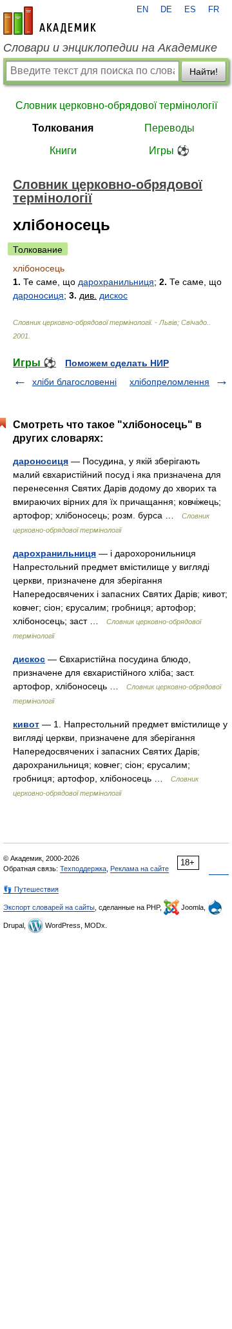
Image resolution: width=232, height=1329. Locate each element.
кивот (26, 724)
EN (142, 9)
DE (166, 9)
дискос (113, 295)
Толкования (62, 128)
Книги (63, 150)
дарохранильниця (116, 282)
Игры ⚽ (169, 150)
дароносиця (38, 295)
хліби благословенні (74, 382)
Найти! (203, 71)
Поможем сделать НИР (117, 363)
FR (213, 9)
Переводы (169, 128)
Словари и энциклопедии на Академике (110, 47)
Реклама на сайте (139, 868)
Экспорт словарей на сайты (49, 907)
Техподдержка (83, 868)
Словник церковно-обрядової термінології (116, 105)
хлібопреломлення (169, 382)
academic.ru (49, 20)
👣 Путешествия (31, 889)
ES (190, 9)
